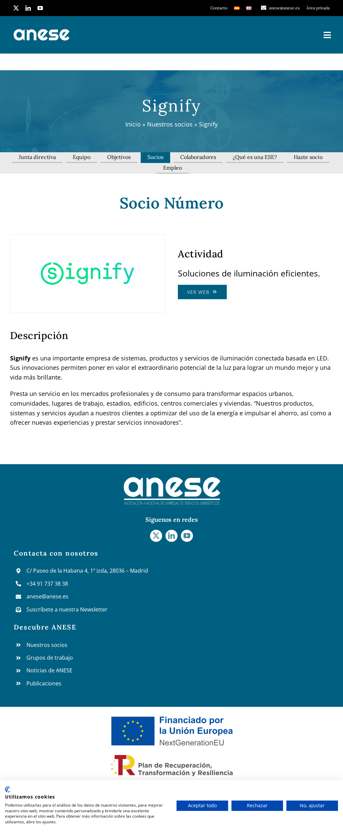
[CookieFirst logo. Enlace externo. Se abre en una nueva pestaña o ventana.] (7, 789)
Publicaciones (43, 683)
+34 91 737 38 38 (47, 583)
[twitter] (16, 8)
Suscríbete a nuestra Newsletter (67, 609)
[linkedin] (28, 8)
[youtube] (40, 8)
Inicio (133, 124)
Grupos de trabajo (49, 657)
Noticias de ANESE (49, 670)
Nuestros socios (170, 124)
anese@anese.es (47, 596)
